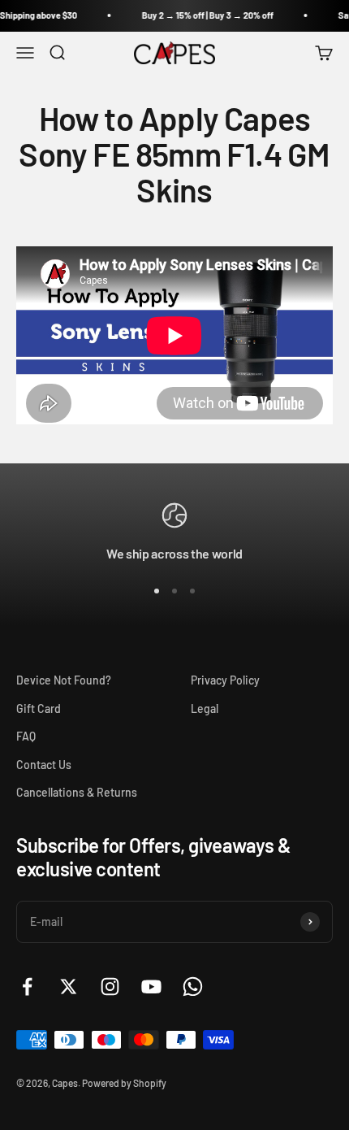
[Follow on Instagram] (110, 986)
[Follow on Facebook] (27, 986)
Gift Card (38, 708)
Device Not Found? (63, 680)
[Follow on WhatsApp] (193, 986)
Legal (204, 708)
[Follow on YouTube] (151, 986)
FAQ (26, 736)
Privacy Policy (225, 680)
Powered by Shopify (124, 1083)
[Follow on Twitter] (69, 986)
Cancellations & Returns (76, 792)
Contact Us (43, 764)
